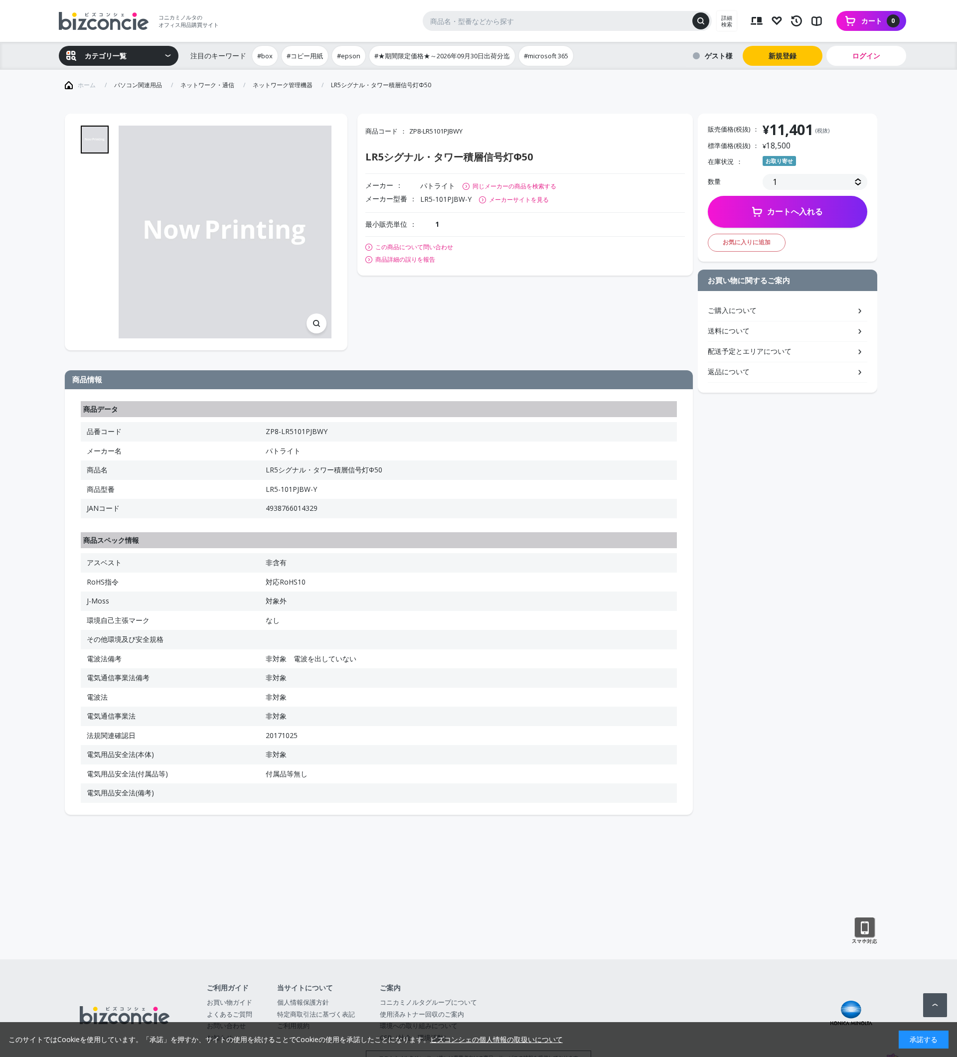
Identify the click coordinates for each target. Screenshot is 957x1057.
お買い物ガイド (229, 1002)
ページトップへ (935, 1005)
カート (878, 20)
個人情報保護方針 (303, 1002)
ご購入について (732, 310)
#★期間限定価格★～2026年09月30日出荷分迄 (442, 55)
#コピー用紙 (305, 55)
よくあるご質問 (229, 1014)
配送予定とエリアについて (750, 351)
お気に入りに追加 (747, 242)
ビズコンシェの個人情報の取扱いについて (496, 1039)
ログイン (866, 55)
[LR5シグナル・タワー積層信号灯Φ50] (225, 232)
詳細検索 (726, 21)
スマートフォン (864, 930)
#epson (348, 55)
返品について (729, 371)
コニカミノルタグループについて (428, 1002)
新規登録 (783, 55)
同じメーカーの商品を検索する (514, 186)
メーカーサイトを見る (519, 199)
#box (265, 55)
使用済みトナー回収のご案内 (422, 1014)
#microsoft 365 (546, 55)
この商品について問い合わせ (414, 247)
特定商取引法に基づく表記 (316, 1014)
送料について (729, 330)
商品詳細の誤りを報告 (405, 260)
